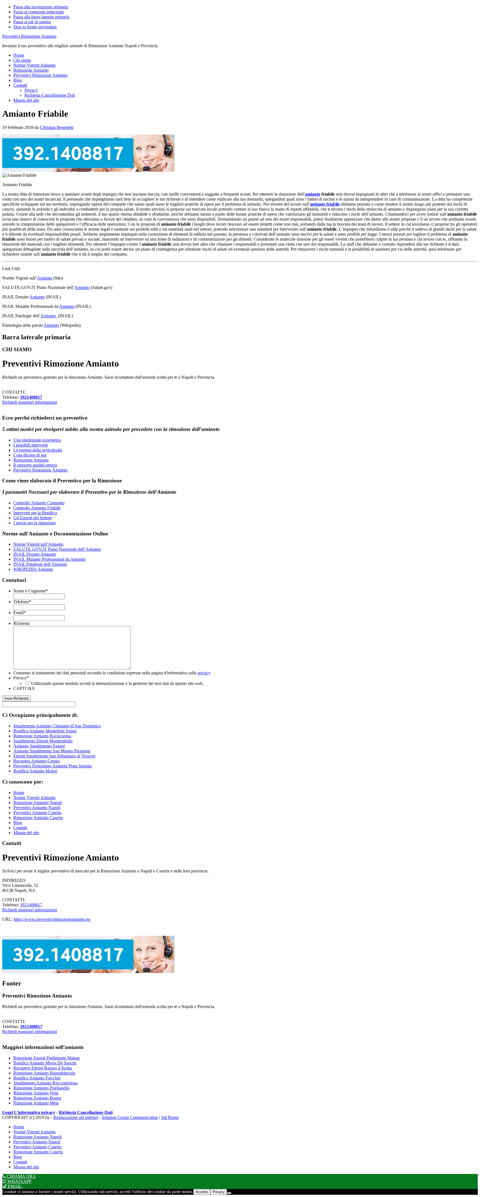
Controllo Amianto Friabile (37, 507)
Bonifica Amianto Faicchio (37, 1078)
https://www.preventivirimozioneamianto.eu (52, 919)
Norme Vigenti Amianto (34, 797)
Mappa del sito (26, 832)
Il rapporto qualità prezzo (35, 465)
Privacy (21, 677)
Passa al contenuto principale (38, 11)
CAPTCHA (24, 688)
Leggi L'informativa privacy (28, 1112)
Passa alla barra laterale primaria (41, 16)
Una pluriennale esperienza (37, 440)
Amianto (44, 278)
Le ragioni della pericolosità (37, 450)
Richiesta (21, 623)
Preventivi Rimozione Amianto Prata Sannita (52, 766)
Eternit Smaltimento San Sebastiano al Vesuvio (54, 756)
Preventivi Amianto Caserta (37, 812)
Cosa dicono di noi (29, 455)
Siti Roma (170, 1117)
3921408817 (31, 397)
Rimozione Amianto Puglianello (41, 1088)
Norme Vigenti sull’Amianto (38, 544)
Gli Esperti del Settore (32, 517)
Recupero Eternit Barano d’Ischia (42, 1068)
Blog (17, 822)
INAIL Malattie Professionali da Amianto (49, 559)
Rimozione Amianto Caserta (38, 817)
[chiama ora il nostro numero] (88, 170)
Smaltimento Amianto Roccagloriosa (45, 1083)
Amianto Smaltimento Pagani (39, 746)
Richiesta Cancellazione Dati (85, 1112)
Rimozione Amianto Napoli (37, 802)
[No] (229, 1193)
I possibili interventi (30, 445)
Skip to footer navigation (35, 26)
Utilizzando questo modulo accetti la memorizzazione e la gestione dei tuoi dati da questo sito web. (117, 683)
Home (18, 792)
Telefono (22, 601)
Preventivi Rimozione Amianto (29, 36)
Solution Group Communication (130, 1117)
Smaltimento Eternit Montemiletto (42, 741)
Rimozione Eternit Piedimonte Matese (46, 1058)
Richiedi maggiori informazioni (29, 402)
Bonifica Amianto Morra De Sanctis (44, 1063)
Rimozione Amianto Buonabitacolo (44, 1073)
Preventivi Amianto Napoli (36, 807)
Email (19, 612)
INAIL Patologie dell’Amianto (40, 564)
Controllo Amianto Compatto (38, 502)
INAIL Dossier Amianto (34, 554)
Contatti (20, 827)
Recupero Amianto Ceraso (36, 761)
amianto (312, 194)
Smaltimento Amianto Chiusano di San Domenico (57, 726)
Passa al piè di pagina (32, 21)
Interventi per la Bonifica (35, 512)
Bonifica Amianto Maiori (35, 771)
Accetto (202, 1192)
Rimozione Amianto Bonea (37, 1098)
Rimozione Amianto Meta (36, 1103)
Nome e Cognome (30, 590)
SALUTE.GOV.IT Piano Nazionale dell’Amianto (57, 549)
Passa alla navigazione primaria (40, 6)
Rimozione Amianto (31, 460)
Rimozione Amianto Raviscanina (42, 736)
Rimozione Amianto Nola (35, 1093)
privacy (204, 672)
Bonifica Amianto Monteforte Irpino (45, 731)
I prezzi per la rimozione (34, 522)
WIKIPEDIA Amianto (33, 569)
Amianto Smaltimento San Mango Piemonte (52, 751)
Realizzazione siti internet (75, 1117)
